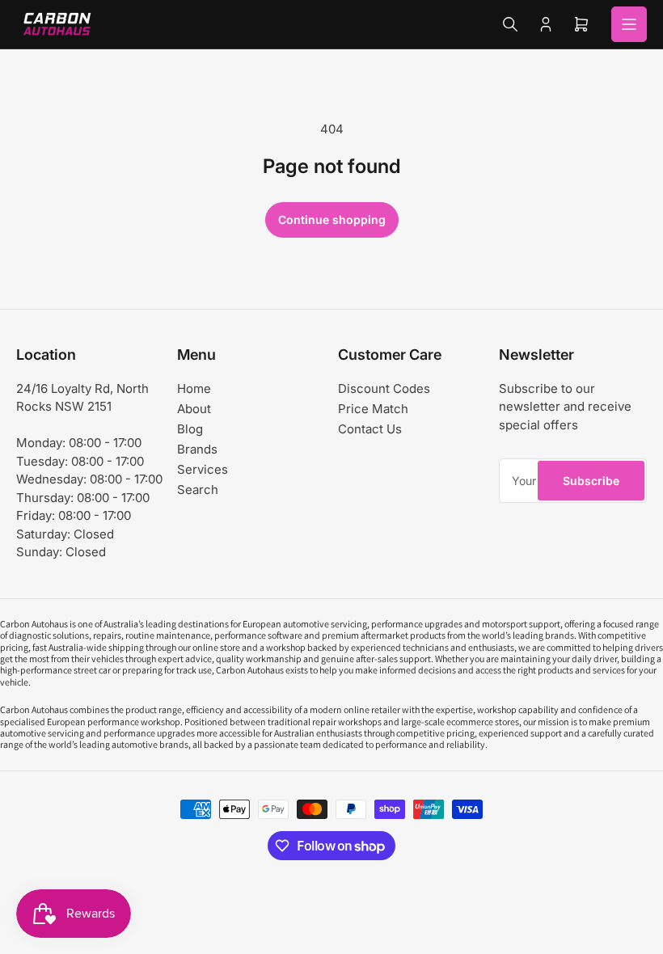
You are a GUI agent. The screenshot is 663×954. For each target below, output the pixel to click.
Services (202, 469)
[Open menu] (629, 24)
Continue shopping (332, 219)
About (194, 408)
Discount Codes (384, 388)
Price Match (373, 408)
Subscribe (591, 481)
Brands (197, 449)
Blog (190, 429)
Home (194, 388)
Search (197, 489)
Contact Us (370, 429)
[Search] (510, 24)
